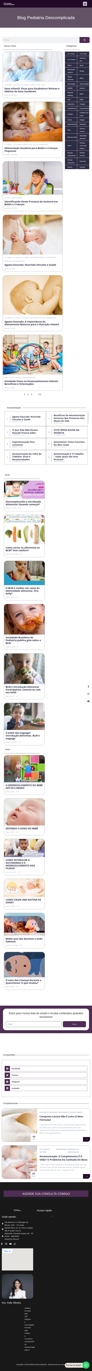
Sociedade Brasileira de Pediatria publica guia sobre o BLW (23, 640)
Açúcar (35, 144)
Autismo (7, 198)
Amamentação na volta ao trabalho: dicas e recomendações (26, 456)
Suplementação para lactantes (23, 443)
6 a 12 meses (25, 85)
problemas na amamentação (14, 261)
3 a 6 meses (16, 85)
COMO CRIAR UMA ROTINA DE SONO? (23, 901)
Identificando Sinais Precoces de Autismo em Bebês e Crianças (31, 203)
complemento (63, 1112)
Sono (43, 85)
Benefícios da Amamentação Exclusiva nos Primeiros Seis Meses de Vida (69, 418)
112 (39, 394)
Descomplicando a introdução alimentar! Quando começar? (23, 503)
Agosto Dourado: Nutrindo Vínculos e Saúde (30, 264)
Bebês (6, 377)
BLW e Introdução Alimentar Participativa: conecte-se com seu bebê (23, 689)
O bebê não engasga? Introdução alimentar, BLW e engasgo (23, 735)
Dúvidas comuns (15, 377)
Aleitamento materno (38, 257)
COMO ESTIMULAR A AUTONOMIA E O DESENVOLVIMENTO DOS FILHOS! (20, 864)
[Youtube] (88, 701)
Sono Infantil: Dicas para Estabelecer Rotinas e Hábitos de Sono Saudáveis (32, 90)
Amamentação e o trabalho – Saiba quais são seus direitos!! (69, 456)
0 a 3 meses (8, 85)
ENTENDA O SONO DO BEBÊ (22, 828)
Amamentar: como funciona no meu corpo (69, 443)
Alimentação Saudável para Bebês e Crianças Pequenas (31, 149)
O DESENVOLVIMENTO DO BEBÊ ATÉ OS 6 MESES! (24, 787)
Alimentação (43, 144)
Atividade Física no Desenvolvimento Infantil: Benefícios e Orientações (31, 383)
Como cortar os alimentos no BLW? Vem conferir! (23, 549)
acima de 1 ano (35, 85)
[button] (85, 4)
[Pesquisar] (85, 40)
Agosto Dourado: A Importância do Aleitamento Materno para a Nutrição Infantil (31, 323)
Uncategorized (16, 198)
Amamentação (51, 257)
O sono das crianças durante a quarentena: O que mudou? (23, 982)
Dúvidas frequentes (29, 377)
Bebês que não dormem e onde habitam (24, 940)
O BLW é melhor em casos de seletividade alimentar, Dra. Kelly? (23, 590)
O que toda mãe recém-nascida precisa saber (25, 431)
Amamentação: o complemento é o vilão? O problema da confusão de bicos (63, 1158)
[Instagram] (88, 694)
